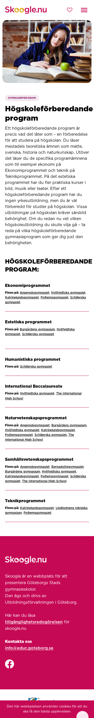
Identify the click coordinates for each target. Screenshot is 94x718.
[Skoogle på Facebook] (9, 664)
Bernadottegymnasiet (67, 466)
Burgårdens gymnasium (37, 329)
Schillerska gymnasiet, (51, 434)
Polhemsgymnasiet (54, 297)
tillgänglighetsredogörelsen (34, 622)
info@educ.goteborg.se (29, 648)
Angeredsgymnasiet (34, 292)
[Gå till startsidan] (26, 10)
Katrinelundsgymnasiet (22, 297)
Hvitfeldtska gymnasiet (68, 292)
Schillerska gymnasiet (38, 334)
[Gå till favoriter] (69, 10)
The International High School (44, 481)
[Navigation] (84, 10)
